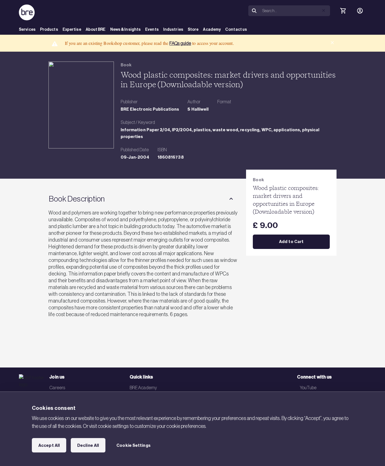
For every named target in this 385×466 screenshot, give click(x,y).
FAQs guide (180, 43)
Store (193, 29)
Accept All (49, 445)
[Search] (254, 11)
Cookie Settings (133, 445)
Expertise (72, 29)
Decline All (88, 445)
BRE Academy (143, 387)
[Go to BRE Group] (27, 12)
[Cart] (343, 11)
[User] (360, 11)
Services (27, 29)
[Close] (332, 42)
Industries (173, 29)
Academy (212, 29)
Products (49, 29)
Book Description (77, 198)
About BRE (96, 29)
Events (152, 29)
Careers (57, 387)
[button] (323, 10)
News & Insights (125, 29)
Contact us (236, 29)
